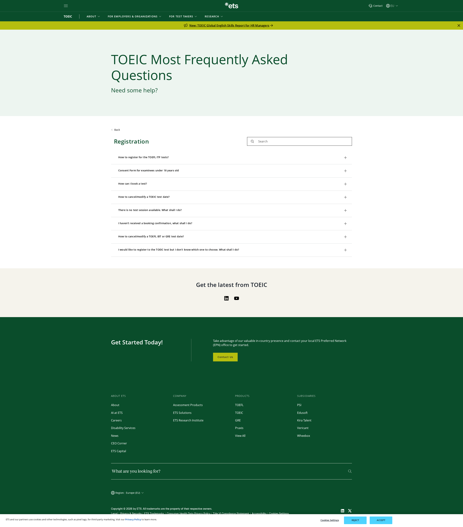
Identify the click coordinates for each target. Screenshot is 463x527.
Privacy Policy (133, 519)
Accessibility (259, 513)
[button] (94, 16)
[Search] (350, 471)
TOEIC (239, 413)
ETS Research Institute (188, 420)
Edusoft (302, 413)
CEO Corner (119, 443)
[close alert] (459, 25)
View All (240, 436)
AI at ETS (117, 413)
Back (117, 129)
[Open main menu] (66, 6)
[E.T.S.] (231, 5)
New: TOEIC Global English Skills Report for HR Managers (229, 25)
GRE (238, 420)
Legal (114, 513)
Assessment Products (188, 405)
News (114, 436)
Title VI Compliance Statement (231, 513)
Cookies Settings (279, 513)
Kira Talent (304, 420)
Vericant (303, 428)
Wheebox (303, 436)
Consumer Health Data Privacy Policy (188, 513)
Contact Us (225, 357)
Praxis (239, 428)
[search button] (252, 141)
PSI (299, 405)
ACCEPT (381, 520)
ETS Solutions (182, 413)
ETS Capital (118, 451)
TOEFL (239, 405)
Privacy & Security (131, 513)
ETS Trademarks (154, 513)
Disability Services (123, 428)
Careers (116, 420)
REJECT (355, 520)
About (115, 405)
